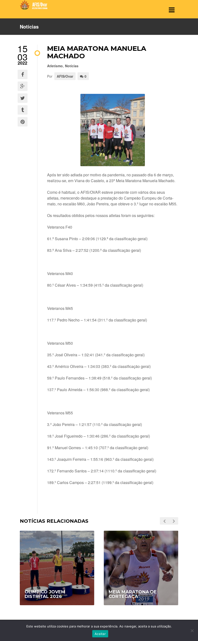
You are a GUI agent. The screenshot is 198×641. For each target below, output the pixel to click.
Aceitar (100, 634)
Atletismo (55, 65)
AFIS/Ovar (65, 76)
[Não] (192, 630)
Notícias (71, 65)
